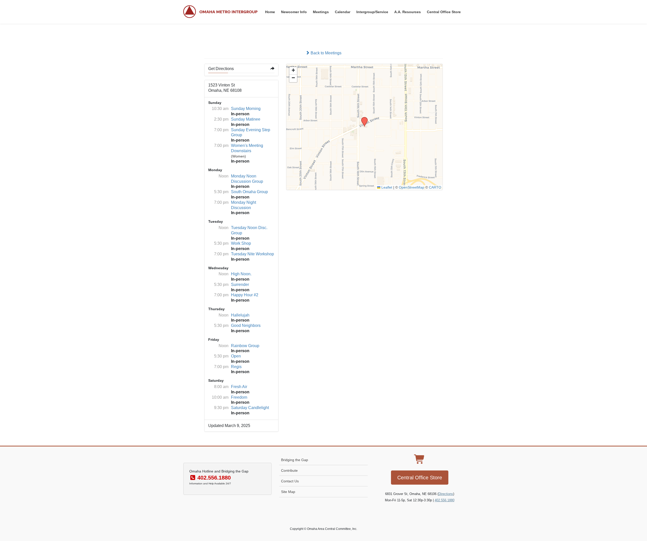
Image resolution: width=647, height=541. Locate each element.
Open (236, 356)
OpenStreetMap (411, 187)
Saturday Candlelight (250, 407)
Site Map (288, 492)
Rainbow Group (245, 346)
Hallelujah (240, 315)
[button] (362, 118)
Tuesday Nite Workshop (252, 254)
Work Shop (241, 243)
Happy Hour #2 (244, 295)
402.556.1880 (444, 500)
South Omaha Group (249, 192)
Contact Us (290, 481)
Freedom (239, 397)
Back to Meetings (325, 53)
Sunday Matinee (245, 119)
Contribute (289, 470)
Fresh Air (239, 387)
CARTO (435, 187)
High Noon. (241, 274)
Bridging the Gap (294, 460)
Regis (236, 367)
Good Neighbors (246, 325)
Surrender (240, 284)
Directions (445, 494)
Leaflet (386, 187)
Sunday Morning (246, 108)
